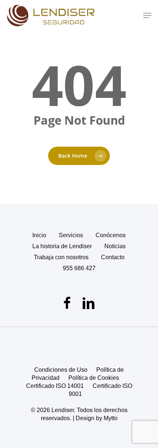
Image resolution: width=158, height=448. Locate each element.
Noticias (115, 246)
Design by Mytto (97, 418)
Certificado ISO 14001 (55, 386)
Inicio (39, 235)
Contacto (113, 257)
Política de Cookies (93, 378)
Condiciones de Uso (60, 370)
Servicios (71, 235)
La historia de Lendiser (62, 246)
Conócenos (111, 235)
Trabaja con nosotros (61, 257)
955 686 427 (79, 268)
